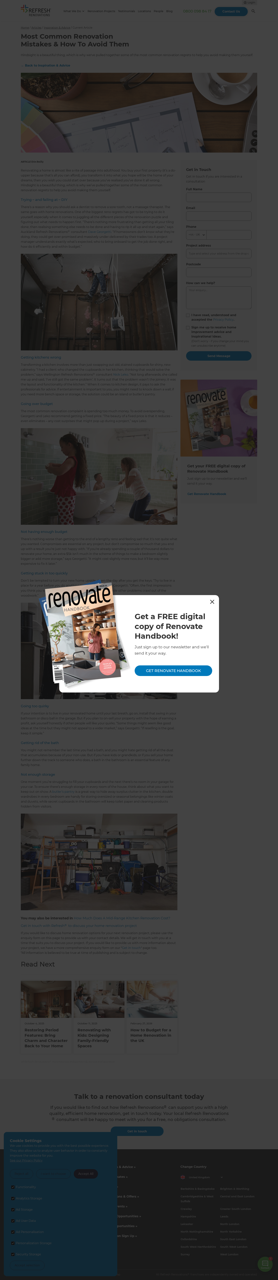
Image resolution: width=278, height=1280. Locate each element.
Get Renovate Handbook (173, 670)
